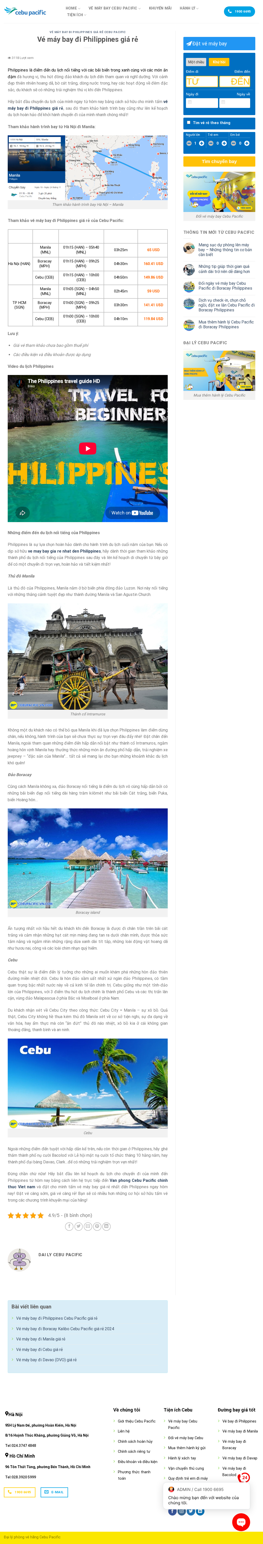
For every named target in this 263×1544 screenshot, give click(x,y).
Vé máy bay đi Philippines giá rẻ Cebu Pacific (88, 32)
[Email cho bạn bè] (88, 1226)
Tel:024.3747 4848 (20, 1446)
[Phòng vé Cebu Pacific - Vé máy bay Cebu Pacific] (29, 11)
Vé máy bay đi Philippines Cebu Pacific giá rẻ (56, 1318)
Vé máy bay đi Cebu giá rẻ (39, 1349)
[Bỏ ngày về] (246, 102)
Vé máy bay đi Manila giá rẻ (40, 1339)
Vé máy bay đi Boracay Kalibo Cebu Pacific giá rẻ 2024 (65, 1328)
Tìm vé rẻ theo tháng (211, 123)
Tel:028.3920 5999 (20, 1477)
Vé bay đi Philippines (239, 1421)
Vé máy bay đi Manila (240, 1431)
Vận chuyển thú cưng (186, 1468)
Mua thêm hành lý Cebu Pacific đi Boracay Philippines (226, 324)
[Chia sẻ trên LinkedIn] (106, 1226)
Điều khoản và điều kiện (137, 1462)
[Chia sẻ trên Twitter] (78, 1226)
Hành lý (187, 8)
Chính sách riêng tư (134, 1451)
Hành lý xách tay (182, 1458)
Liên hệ (124, 1431)
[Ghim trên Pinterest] (97, 1226)
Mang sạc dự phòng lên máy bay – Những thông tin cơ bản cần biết (225, 249)
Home (71, 8)
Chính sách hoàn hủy (135, 1441)
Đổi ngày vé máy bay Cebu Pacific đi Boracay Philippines (225, 286)
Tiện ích (75, 15)
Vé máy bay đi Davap (239, 1458)
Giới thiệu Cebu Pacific (137, 1421)
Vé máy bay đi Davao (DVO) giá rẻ (46, 1359)
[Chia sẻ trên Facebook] (69, 1226)
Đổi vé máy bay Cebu (185, 1438)
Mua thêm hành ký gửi (186, 1448)
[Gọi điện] (243, 1480)
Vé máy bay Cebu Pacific (113, 8)
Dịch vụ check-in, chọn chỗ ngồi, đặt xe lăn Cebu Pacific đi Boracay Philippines (227, 305)
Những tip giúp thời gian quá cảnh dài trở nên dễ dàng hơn (224, 269)
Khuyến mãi (160, 8)
